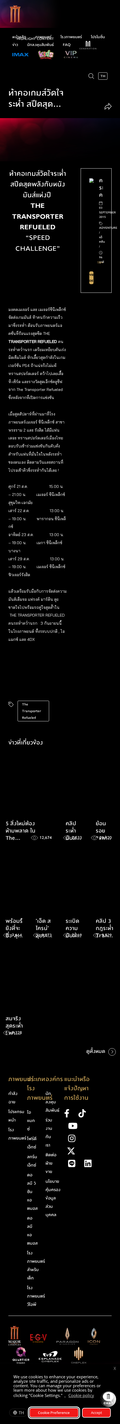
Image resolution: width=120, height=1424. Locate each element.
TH (21, 1412)
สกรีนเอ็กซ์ (32, 1161)
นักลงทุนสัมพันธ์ (40, 45)
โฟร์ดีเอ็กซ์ (32, 1143)
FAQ (67, 45)
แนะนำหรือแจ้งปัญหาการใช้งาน (77, 1088)
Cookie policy (81, 1395)
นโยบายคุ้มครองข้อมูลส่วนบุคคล (53, 1198)
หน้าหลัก (19, 37)
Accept (96, 1412)
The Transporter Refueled (31, 711)
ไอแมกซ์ (31, 1120)
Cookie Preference (54, 1412)
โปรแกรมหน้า (16, 1116)
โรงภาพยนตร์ (71, 37)
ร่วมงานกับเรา (48, 1132)
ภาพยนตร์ (43, 37)
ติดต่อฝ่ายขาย (50, 1163)
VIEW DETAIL (91, 278)
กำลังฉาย (13, 1097)
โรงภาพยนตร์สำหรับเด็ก (36, 1265)
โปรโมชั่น (98, 37)
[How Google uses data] (97, 1396)
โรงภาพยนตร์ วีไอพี (36, 1296)
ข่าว (15, 45)
